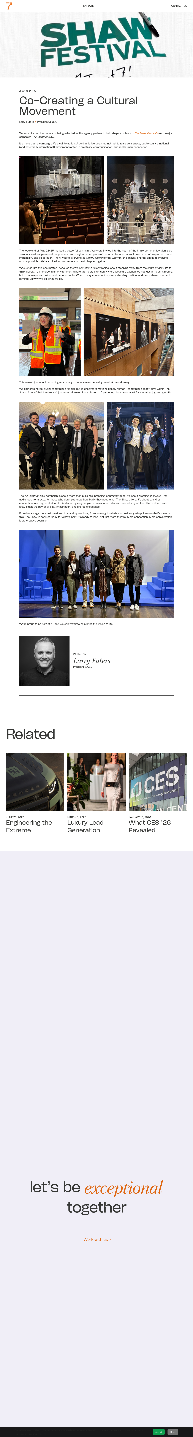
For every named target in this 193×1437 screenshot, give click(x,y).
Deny (172, 1432)
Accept (158, 1432)
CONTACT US (179, 6)
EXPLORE (88, 6)
